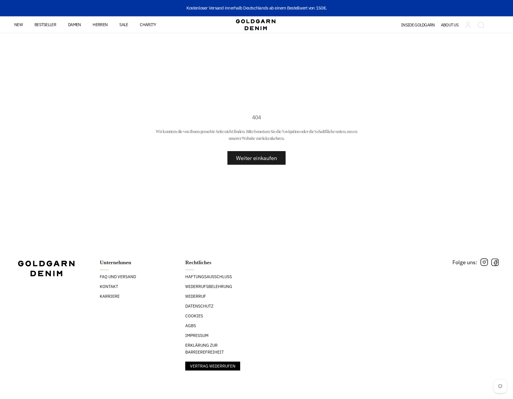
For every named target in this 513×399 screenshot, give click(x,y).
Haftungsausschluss (208, 276)
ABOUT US (449, 25)
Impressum (196, 335)
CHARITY (148, 24)
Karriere (110, 296)
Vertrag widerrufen (212, 366)
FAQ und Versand (118, 276)
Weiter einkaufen (256, 158)
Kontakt (109, 286)
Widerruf (195, 296)
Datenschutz (199, 306)
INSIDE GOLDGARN (418, 25)
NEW (18, 24)
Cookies (194, 316)
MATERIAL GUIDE (425, 42)
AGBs (190, 325)
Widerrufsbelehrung (208, 286)
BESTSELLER (45, 24)
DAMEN (74, 24)
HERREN (100, 24)
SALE (123, 24)
